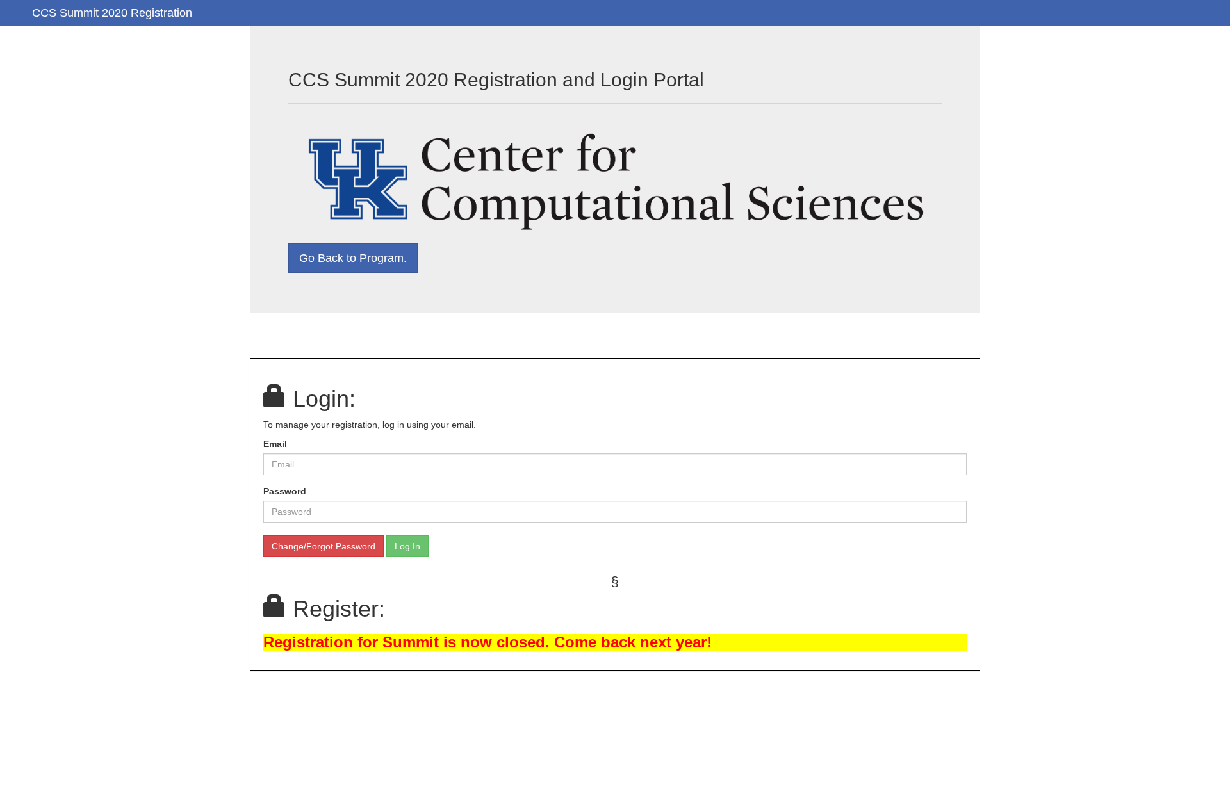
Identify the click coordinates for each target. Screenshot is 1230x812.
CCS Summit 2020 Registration (112, 12)
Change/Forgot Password (323, 546)
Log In (407, 546)
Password (284, 491)
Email (275, 444)
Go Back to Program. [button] (353, 258)
